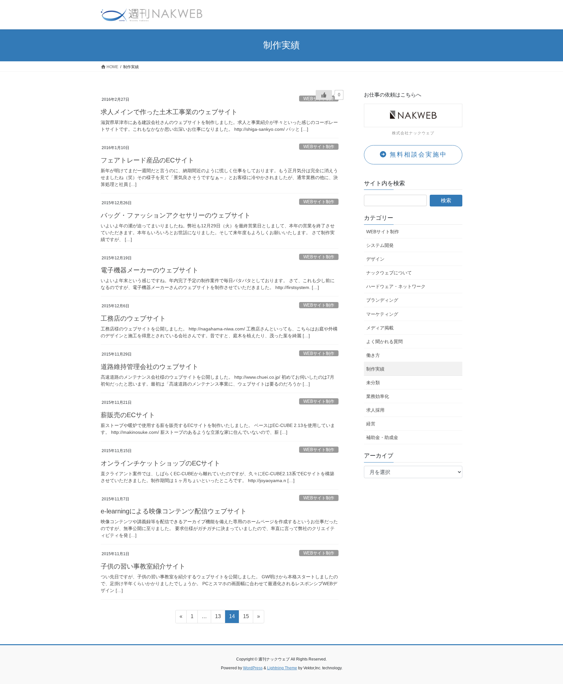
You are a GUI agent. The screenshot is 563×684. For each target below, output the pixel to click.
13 (218, 618)
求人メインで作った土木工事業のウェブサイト (169, 111)
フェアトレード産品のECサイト (147, 160)
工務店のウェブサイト (133, 318)
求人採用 (375, 410)
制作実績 (375, 369)
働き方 (373, 355)
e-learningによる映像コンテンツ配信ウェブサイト (174, 511)
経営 (370, 423)
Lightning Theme (282, 668)
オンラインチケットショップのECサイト (160, 463)
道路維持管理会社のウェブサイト (149, 366)
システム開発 (380, 245)
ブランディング (382, 300)
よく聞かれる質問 (384, 341)
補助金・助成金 (382, 437)
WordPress (253, 668)
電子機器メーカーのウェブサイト (149, 270)
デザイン (375, 259)
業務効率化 (377, 396)
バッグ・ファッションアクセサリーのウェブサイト (176, 215)
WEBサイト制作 (318, 146)
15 (246, 618)
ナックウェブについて (389, 272)
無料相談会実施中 (417, 154)
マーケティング (382, 314)
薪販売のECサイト (128, 414)
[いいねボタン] (324, 95)
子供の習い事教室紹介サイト (143, 566)
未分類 (373, 382)
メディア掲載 (380, 327)
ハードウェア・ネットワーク (396, 286)
